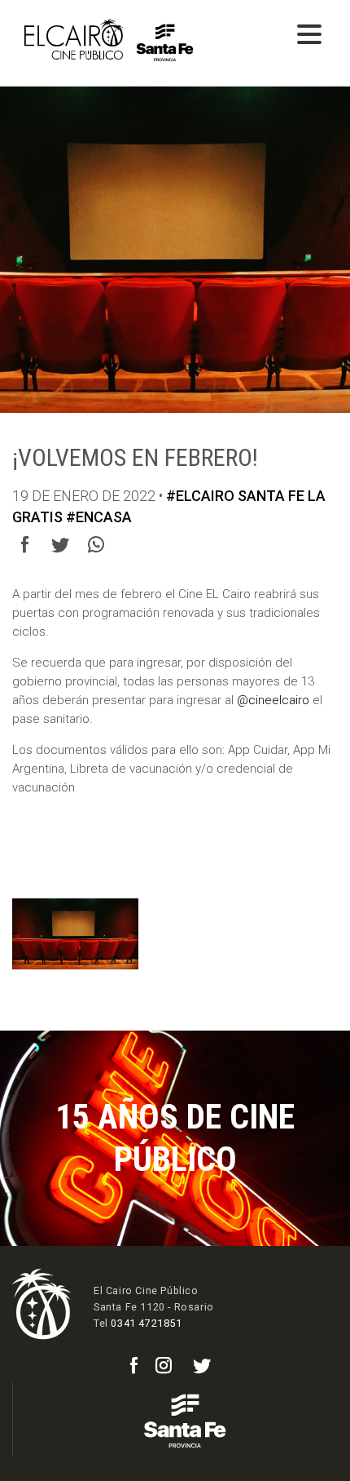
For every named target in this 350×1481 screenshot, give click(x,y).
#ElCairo (200, 495)
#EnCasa (99, 516)
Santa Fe (271, 495)
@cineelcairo (273, 700)
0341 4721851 (146, 1323)
